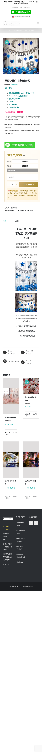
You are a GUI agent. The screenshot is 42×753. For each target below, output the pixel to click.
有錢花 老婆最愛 (20, 548)
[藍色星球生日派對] (11, 459)
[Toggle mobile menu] (38, 23)
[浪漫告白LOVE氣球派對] (11, 396)
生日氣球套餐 (12, 208)
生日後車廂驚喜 (21, 532)
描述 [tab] (4, 221)
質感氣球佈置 (29, 211)
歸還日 (9, 166)
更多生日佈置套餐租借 (27, 336)
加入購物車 (8, 433)
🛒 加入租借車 (28, 184)
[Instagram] (36, 523)
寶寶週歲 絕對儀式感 (21, 555)
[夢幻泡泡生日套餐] (31, 459)
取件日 (9, 161)
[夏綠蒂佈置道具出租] (8, 519)
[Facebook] (31, 523)
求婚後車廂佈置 (21, 524)
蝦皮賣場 (20, 562)
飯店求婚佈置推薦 (21, 540)
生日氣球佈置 (19, 211)
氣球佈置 (11, 211)
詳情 (16, 432)
